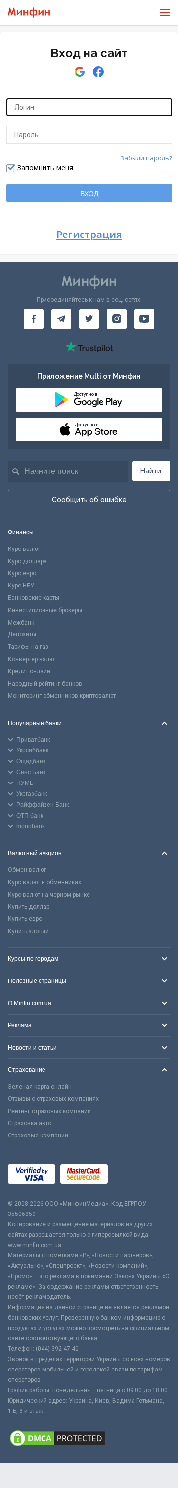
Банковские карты (33, 597)
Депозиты (22, 634)
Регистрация (89, 235)
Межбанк (21, 622)
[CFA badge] (135, 1175)
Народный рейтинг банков (45, 683)
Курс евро (22, 573)
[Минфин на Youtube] (144, 319)
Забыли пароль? (146, 158)
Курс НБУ (21, 585)
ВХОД (89, 193)
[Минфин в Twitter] (89, 319)
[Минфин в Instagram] (117, 319)
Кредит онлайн (29, 671)
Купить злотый (28, 931)
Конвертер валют (32, 659)
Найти (150, 471)
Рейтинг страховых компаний (49, 1111)
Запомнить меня (45, 167)
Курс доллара (27, 561)
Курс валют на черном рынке (49, 894)
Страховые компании (38, 1135)
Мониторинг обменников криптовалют (62, 695)
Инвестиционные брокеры (45, 610)
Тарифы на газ (28, 646)
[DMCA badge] (89, 1439)
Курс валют (24, 549)
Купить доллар (28, 906)
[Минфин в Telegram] (61, 319)
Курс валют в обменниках (44, 882)
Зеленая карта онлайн (40, 1086)
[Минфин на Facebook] (34, 319)
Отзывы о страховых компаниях (53, 1099)
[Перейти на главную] (29, 12)
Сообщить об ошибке (89, 500)
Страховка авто (29, 1123)
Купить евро (25, 918)
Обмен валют (27, 869)
